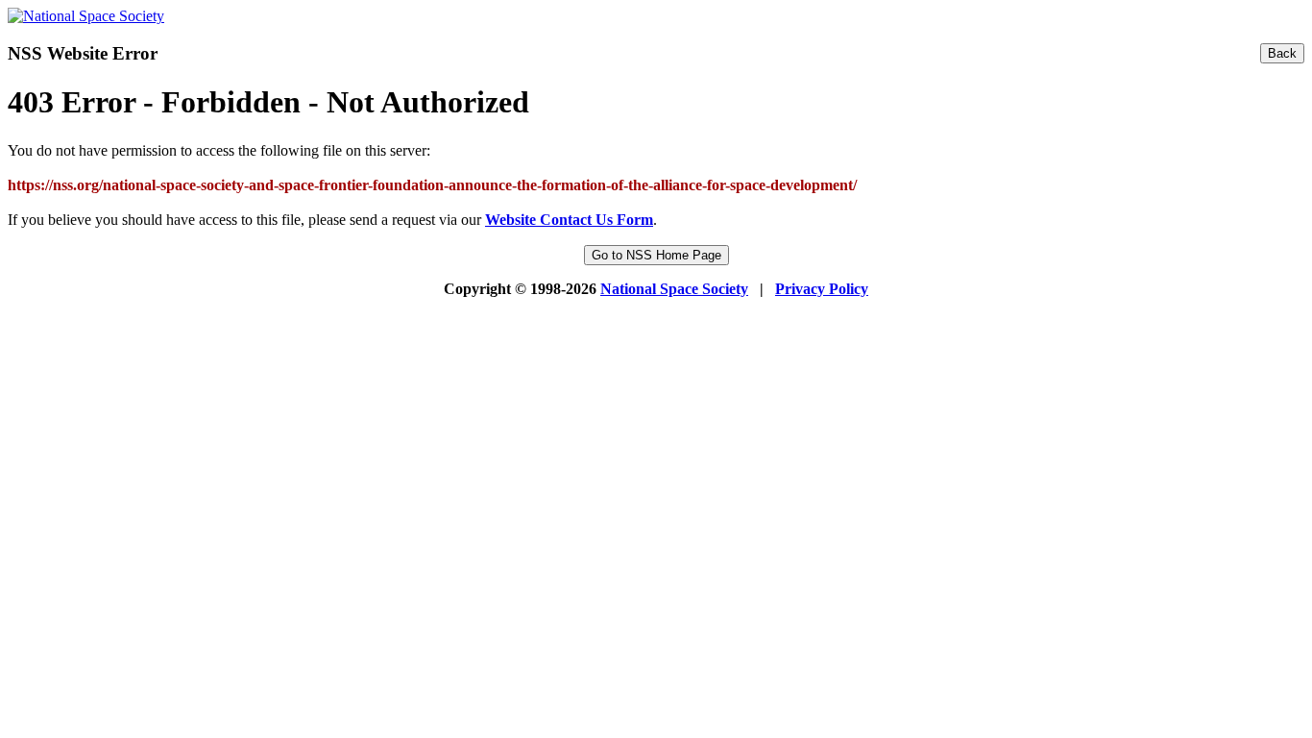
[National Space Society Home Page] (86, 16)
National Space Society (674, 289)
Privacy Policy (821, 289)
